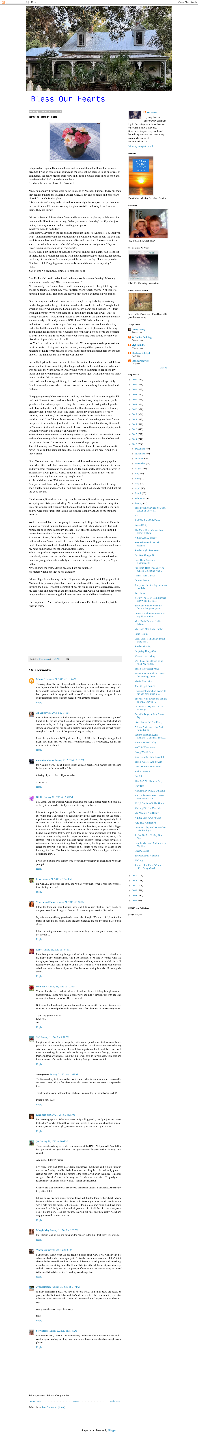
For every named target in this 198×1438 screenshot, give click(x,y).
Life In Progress (140, 360)
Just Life (139, 776)
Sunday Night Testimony (147, 550)
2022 (135, 399)
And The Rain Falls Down (147, 520)
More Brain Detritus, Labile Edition (148, 622)
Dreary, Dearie (142, 850)
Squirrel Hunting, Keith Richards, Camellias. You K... (150, 736)
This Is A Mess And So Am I (149, 761)
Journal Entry (141, 525)
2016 (135, 429)
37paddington (43, 1286)
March (138, 493)
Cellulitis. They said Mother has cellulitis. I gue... (150, 829)
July (137, 473)
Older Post (115, 1401)
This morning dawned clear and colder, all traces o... (150, 509)
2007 (135, 900)
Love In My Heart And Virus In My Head (150, 844)
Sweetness (140, 593)
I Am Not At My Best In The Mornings (149, 708)
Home (76, 1401)
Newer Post (35, 1401)
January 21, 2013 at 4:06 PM (61, 1114)
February (139, 498)
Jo (37, 1141)
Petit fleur (41, 986)
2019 (135, 414)
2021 (135, 404)
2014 (135, 439)
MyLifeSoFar (139, 345)
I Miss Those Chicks (145, 575)
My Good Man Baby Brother (149, 628)
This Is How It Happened (147, 668)
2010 (135, 885)
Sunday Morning (143, 646)
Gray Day (139, 785)
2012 (135, 875)
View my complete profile (141, 146)
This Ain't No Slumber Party (149, 781)
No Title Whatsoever (145, 747)
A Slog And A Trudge (146, 537)
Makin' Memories (143, 681)
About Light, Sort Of (145, 686)
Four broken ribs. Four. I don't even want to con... (149, 797)
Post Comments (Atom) (53, 1407)
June (137, 478)
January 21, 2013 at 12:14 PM (54, 712)
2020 (135, 409)
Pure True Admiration (145, 822)
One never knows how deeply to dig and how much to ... (150, 692)
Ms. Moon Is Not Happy (147, 812)
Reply (39, 702)
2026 (135, 379)
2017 (135, 424)
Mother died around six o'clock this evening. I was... (150, 675)
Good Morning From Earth (148, 766)
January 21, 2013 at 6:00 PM (64, 1230)
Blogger (112, 1430)
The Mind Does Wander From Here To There (149, 531)
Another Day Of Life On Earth (150, 790)
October (139, 458)
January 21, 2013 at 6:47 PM (66, 1286)
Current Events (142, 580)
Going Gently (139, 329)
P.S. (136, 515)
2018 (135, 419)
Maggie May (42, 1230)
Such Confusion (142, 771)
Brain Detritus (141, 633)
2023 (135, 394)
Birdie (39, 797)
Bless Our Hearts (68, 99)
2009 (135, 890)
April (138, 488)
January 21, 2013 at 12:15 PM (69, 760)
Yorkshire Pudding (142, 337)
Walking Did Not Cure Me (148, 808)
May (137, 483)
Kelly (39, 949)
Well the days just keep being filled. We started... (149, 662)
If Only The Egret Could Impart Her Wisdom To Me (150, 599)
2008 (135, 895)
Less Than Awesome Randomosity (145, 561)
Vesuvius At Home (46, 902)
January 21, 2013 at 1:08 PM (70, 902)
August (139, 468)
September (140, 463)
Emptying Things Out (145, 651)
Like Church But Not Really (148, 721)
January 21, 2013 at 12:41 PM (57, 879)
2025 (135, 384)
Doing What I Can (144, 752)
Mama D (40, 679)
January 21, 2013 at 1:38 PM (64, 1074)
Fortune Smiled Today (145, 742)
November (140, 453)
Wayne (39, 1250)
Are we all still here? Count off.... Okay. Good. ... (148, 866)
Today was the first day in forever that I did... (151, 586)
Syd (38, 1037)
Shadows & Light (141, 353)
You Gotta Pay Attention (147, 855)
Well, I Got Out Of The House (149, 803)
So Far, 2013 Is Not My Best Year (149, 836)
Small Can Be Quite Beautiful (149, 756)
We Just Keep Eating (145, 655)
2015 (135, 434)
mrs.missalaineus (45, 760)
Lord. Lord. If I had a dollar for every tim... (150, 640)
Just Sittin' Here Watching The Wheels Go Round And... (149, 569)
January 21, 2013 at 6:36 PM (58, 1249)
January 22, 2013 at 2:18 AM (63, 1330)
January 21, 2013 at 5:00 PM (54, 1141)
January (139, 503)
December (140, 448)
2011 (135, 880)
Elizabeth (41, 1114)
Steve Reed (42, 1330)
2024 (135, 389)
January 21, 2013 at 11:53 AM (61, 679)
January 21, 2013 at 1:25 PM (61, 986)
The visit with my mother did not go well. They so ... (151, 700)
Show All (163, 367)
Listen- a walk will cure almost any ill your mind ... (150, 615)
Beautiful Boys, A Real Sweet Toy (149, 716)
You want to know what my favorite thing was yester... (148, 607)
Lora (38, 879)
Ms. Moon (152, 112)
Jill (37, 712)
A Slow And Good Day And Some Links (149, 728)
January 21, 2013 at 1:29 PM (55, 1037)
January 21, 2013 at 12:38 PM (58, 797)
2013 (135, 444)
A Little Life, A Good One (148, 817)
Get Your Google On (145, 555)
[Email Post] (67, 658)
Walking (139, 860)
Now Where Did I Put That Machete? (148, 544)
